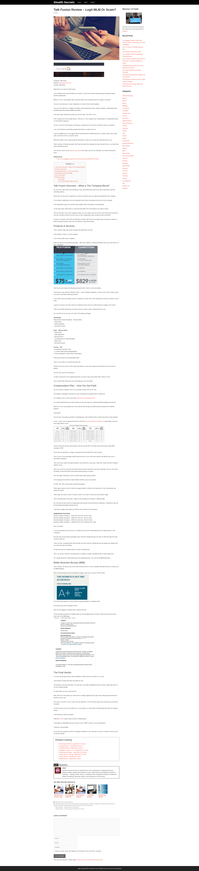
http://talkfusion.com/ (65, 83)
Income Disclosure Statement (93, 421)
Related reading (59, 177)
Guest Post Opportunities (115, 868)
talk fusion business (60, 803)
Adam (61, 179)
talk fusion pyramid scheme (65, 805)
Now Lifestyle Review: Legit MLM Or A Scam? (72, 744)
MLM (56, 802)
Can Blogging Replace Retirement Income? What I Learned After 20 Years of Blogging (133, 42)
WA (123, 183)
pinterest (124, 158)
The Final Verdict (59, 175)
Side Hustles (126, 166)
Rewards (125, 163)
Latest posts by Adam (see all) (68, 181)
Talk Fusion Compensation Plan (86, 398)
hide (73, 163)
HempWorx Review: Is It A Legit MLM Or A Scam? (73, 750)
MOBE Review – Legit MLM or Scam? (70, 758)
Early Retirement (127, 123)
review (61, 718)
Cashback (125, 110)
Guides (124, 136)
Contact (92, 2)
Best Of (124, 101)
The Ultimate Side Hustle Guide (131, 51)
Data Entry (125, 118)
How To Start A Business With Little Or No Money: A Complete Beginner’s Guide (133, 61)
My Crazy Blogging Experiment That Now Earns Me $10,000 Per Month (78, 159)
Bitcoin (124, 103)
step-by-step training (76, 150)
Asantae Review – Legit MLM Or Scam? (70, 746)
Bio (56, 765)
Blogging (124, 106)
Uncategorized (126, 181)
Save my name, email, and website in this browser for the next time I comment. (78, 851)
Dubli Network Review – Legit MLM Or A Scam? (73, 752)
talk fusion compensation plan (81, 803)
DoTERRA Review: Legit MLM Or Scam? (71, 748)
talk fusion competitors (94, 803)
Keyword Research (127, 143)
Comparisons (126, 113)
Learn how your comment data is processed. (90, 860)
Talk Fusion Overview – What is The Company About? (69, 167)
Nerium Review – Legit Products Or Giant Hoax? (67, 807)
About (85, 2)
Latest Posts (64, 765)
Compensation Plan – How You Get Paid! (66, 171)
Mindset (124, 148)
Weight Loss (126, 186)
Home (79, 2)
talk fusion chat (69, 803)
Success (124, 171)
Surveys (124, 173)
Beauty (124, 98)
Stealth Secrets (64, 2)
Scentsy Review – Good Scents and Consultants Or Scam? (69, 808)
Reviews (71, 802)
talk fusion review (77, 805)
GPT (123, 133)
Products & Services (60, 169)
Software (125, 168)
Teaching (125, 176)
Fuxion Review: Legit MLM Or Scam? (70, 756)
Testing (124, 178)
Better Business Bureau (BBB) (63, 173)
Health (124, 138)
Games (124, 131)
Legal (79, 868)
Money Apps (126, 153)
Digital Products (127, 121)
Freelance (125, 128)
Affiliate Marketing (127, 95)
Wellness (125, 188)
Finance (124, 125)
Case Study (125, 108)
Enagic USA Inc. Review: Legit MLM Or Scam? (73, 754)
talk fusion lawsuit (105, 803)
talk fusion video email (87, 805)
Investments (126, 141)
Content (124, 116)
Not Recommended (63, 802)
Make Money (126, 146)
